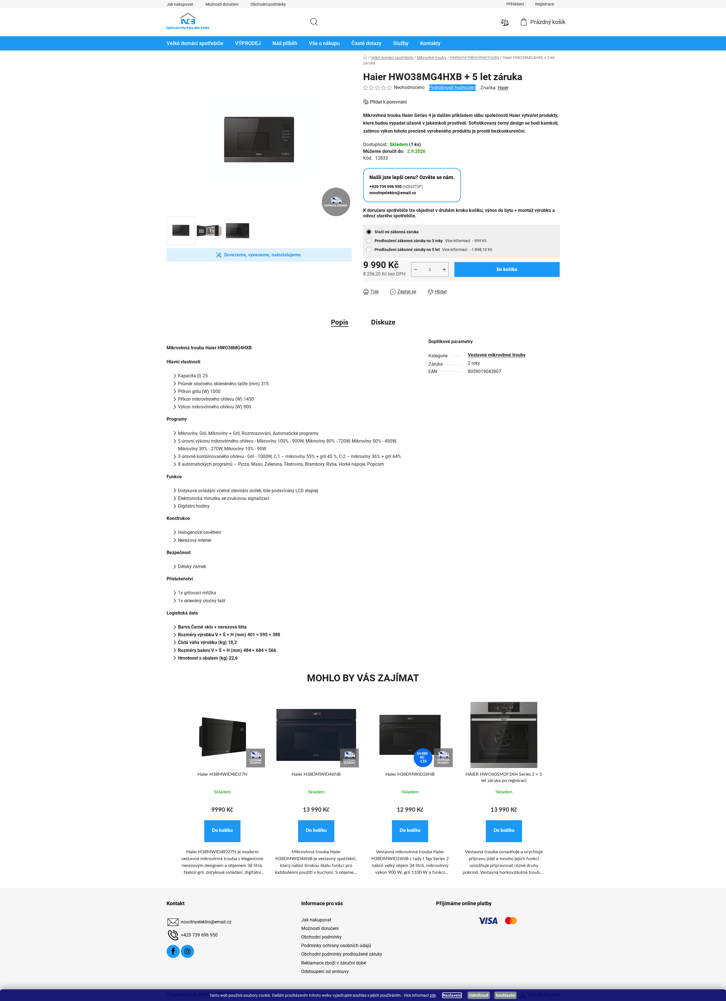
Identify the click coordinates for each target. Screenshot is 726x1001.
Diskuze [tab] (383, 322)
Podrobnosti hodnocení (452, 87)
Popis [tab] (339, 322)
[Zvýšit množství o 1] (444, 269)
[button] (222, 831)
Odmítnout (478, 995)
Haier (503, 87)
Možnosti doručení (221, 4)
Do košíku (507, 269)
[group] (222, 792)
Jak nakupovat (180, 4)
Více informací (457, 240)
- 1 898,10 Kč (433, 249)
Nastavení (452, 995)
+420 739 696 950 (199, 935)
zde (433, 995)
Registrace (544, 4)
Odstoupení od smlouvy (325, 971)
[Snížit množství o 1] (415, 269)
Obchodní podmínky (268, 4)
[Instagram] (187, 951)
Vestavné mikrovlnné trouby (496, 355)
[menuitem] (195, 43)
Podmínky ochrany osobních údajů (336, 945)
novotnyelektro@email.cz (206, 922)
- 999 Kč (431, 240)
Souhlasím (505, 995)
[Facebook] (173, 951)
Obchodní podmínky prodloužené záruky (341, 954)
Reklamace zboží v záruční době (333, 963)
